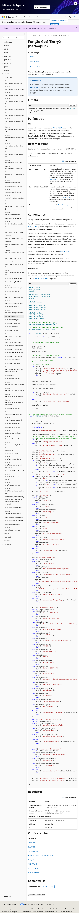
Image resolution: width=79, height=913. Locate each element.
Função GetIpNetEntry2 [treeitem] (12, 360)
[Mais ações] (75, 35)
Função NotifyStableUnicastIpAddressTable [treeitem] (14, 476)
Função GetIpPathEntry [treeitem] (12, 375)
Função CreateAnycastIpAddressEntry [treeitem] (14, 174)
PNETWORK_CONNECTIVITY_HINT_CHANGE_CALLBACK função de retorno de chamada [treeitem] (14, 500)
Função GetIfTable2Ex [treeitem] (12, 330)
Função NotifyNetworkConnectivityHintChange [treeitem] (14, 465)
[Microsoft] (3, 17)
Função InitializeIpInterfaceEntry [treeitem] (13, 438)
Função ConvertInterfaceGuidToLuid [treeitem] (14, 94)
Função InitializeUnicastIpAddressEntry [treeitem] (14, 445)
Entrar (75, 17)
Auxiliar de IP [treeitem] (8, 42)
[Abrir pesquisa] (70, 17)
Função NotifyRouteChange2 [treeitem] (14, 471)
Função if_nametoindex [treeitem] (12, 427)
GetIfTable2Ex (33, 851)
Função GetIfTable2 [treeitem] (11, 327)
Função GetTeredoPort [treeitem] (12, 408)
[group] (52, 111)
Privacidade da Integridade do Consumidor (15, 912)
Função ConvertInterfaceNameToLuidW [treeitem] (14, 154)
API (46, 36)
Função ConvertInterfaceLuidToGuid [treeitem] (14, 114)
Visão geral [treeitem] (9, 77)
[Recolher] (24, 34)
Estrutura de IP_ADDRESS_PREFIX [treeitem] (11, 452)
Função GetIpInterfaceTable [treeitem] (14, 356)
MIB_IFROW (32, 860)
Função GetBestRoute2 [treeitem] (12, 307)
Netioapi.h (64, 36)
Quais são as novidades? (59, 20)
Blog (51, 909)
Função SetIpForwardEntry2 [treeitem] (14, 517)
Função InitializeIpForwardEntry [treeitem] (13, 432)
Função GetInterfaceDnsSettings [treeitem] (13, 335)
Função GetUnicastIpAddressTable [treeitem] (14, 419)
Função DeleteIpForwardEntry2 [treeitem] (12, 213)
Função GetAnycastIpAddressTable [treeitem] (14, 302)
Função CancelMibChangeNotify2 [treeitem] (13, 82)
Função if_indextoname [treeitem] (12, 424)
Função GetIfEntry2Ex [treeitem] (12, 320)
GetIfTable (32, 843)
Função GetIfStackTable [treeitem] (12, 323)
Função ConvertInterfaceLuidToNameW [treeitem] (14, 137)
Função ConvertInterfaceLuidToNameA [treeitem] (14, 129)
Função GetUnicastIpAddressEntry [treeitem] (13, 413)
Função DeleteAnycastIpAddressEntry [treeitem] (14, 206)
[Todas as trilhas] (29, 35)
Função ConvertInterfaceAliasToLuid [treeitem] (14, 88)
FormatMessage (63, 205)
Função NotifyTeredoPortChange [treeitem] (13, 484)
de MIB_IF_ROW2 (41, 278)
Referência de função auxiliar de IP (40, 855)
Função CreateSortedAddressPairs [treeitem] (13, 191)
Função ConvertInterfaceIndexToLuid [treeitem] (14, 101)
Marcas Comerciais (51, 912)
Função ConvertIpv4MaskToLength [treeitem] (14, 161)
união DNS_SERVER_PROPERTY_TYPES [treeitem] (14, 272)
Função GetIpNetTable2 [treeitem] (13, 363)
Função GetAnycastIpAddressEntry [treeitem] (14, 296)
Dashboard (54, 24)
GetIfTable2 (32, 847)
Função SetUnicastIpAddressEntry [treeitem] (13, 529)
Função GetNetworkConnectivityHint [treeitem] (14, 395)
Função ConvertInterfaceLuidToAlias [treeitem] (14, 108)
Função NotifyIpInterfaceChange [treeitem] (13, 458)
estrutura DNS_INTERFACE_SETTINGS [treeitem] (14, 237)
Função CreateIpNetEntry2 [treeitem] (13, 186)
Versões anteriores (41, 909)
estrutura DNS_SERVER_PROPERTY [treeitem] (13, 257)
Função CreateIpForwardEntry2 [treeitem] (12, 181)
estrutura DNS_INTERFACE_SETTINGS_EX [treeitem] (14, 244)
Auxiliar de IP (54, 36)
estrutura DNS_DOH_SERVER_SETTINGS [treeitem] (14, 231)
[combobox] (13, 37)
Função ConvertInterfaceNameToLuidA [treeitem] (14, 146)
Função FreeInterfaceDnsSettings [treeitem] (13, 287)
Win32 (41, 36)
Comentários (34, 64)
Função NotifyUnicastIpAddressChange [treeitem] (14, 491)
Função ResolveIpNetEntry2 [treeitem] (14, 507)
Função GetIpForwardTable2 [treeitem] (14, 349)
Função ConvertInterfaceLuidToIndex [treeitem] (14, 121)
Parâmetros (33, 59)
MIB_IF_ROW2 (58, 128)
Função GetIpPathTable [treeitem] (12, 379)
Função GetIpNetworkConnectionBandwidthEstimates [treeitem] (14, 369)
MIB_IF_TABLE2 (33, 872)
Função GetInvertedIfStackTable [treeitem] (13, 341)
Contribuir (59, 909)
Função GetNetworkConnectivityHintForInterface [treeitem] (14, 402)
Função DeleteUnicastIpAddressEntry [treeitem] (14, 224)
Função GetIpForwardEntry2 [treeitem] (14, 346)
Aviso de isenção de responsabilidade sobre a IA (17, 909)
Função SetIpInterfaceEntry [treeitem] (14, 520)
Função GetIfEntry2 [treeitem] (11, 316)
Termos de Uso (38, 912)
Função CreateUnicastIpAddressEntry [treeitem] (14, 198)
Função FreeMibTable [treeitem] (12, 291)
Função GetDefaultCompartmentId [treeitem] (14, 311)
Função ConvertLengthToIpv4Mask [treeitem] (14, 167)
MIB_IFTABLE (32, 864)
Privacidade (69, 909)
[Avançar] (65, 16)
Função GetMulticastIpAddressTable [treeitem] (14, 389)
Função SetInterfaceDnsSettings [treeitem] (13, 512)
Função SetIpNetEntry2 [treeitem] (12, 524)
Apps (35, 36)
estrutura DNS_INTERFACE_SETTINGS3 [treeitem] (14, 251)
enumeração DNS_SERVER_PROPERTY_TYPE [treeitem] (14, 264)
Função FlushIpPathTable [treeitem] (13, 282)
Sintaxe (32, 56)
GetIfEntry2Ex (35, 87)
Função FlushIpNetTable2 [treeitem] (13, 278)
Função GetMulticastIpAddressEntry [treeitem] (14, 383)
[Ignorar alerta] (75, 3)
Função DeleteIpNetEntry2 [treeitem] (13, 218)
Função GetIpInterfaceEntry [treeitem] (14, 353)
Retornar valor (34, 61)
